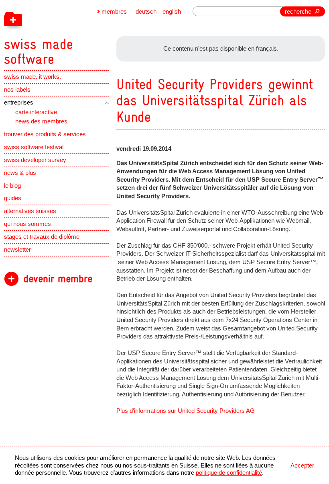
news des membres (41, 121)
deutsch (146, 11)
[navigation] (78, 33)
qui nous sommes (27, 224)
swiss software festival (33, 147)
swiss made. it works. (32, 77)
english (171, 11)
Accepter (302, 465)
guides (12, 198)
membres (114, 11)
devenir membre (57, 278)
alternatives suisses (30, 211)
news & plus (20, 173)
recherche (298, 11)
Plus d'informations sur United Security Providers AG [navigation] (185, 411)
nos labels (17, 89)
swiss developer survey (35, 160)
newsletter (17, 249)
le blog (12, 186)
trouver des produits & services (45, 134)
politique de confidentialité (229, 473)
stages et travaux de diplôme (41, 237)
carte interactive (36, 112)
